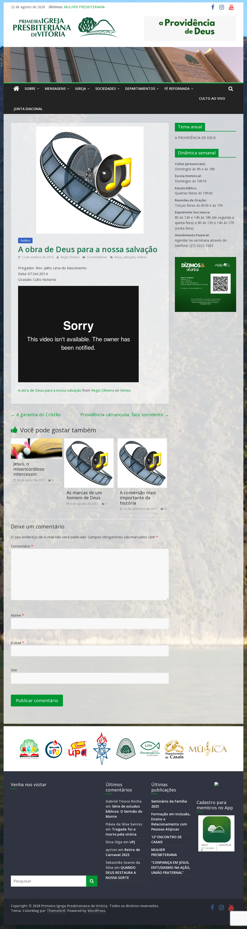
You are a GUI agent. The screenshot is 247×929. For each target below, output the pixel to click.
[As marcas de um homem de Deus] (89, 441)
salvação (129, 257)
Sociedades (105, 88)
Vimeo (125, 390)
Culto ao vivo (212, 98)
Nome (17, 615)
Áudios (25, 240)
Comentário (22, 546)
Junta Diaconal (28, 108)
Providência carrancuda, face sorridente (124, 414)
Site (14, 669)
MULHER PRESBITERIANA (84, 7)
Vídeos (142, 257)
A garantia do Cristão (36, 414)
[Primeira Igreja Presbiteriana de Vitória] (16, 89)
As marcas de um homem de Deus (84, 495)
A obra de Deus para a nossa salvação (49, 390)
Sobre (30, 88)
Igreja (80, 88)
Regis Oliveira (70, 257)
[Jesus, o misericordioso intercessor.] (36, 441)
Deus (117, 257)
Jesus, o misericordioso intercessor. (28, 469)
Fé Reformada (177, 88)
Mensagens (55, 88)
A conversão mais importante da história (138, 498)
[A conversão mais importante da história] (142, 441)
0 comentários (96, 257)
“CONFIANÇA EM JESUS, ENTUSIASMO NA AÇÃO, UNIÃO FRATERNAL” (170, 867)
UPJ (132, 842)
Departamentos (140, 88)
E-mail (17, 642)
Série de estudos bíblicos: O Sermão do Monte (124, 811)
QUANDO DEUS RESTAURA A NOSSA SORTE (121, 872)
